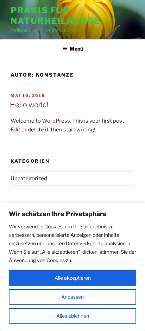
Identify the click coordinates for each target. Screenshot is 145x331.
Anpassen (72, 297)
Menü (76, 49)
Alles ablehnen (72, 316)
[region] (72, 266)
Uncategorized (29, 178)
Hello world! (29, 104)
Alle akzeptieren (73, 278)
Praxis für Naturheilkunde (56, 15)
